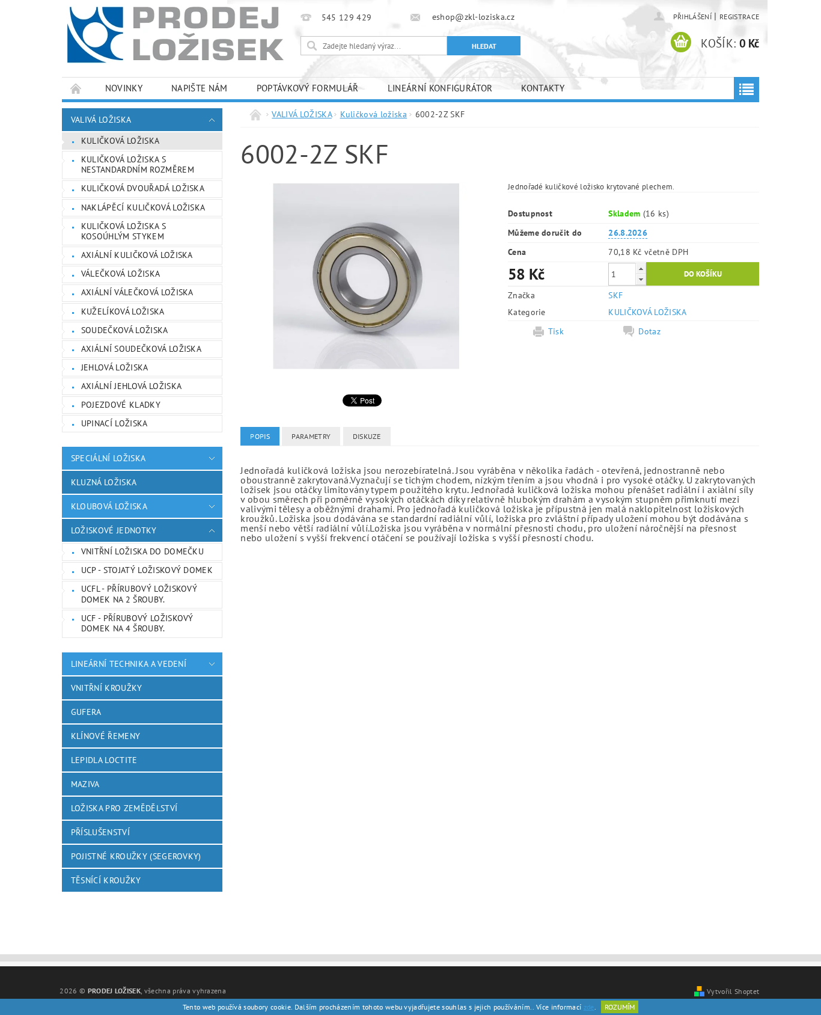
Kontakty (542, 88)
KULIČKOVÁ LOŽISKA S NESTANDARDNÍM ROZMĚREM (137, 165)
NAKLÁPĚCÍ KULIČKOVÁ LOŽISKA (143, 207)
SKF (615, 295)
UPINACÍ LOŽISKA (114, 423)
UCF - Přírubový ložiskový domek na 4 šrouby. (137, 623)
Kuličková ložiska (120, 140)
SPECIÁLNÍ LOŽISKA (108, 458)
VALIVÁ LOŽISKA (101, 119)
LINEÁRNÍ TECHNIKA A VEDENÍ (128, 663)
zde (589, 1006)
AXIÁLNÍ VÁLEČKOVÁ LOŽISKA (137, 292)
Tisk (556, 331)
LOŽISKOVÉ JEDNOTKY (114, 530)
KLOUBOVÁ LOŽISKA (109, 506)
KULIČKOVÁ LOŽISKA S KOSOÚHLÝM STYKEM (123, 231)
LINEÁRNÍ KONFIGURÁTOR (440, 88)
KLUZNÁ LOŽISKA (103, 482)
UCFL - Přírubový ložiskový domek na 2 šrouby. (139, 594)
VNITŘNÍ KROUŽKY (106, 687)
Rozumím (620, 1006)
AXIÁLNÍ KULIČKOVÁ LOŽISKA (137, 255)
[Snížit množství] (640, 279)
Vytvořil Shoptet (733, 991)
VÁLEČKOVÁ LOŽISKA (120, 273)
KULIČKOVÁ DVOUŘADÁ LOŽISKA (142, 188)
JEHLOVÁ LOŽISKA (114, 367)
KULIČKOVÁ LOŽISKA (647, 312)
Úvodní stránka (76, 88)
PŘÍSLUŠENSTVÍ (100, 832)
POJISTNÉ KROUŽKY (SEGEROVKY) (136, 856)
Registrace (739, 16)
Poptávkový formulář (308, 88)
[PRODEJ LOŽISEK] (175, 34)
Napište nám (199, 88)
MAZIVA (85, 784)
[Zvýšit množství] (640, 268)
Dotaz (649, 331)
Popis (260, 436)
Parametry (311, 436)
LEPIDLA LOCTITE (104, 760)
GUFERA (86, 712)
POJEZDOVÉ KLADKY (120, 404)
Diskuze (367, 436)
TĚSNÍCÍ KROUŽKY (106, 880)
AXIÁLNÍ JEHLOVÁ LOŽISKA (131, 386)
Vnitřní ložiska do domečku (142, 551)
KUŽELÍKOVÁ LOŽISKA (123, 311)
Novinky (123, 88)
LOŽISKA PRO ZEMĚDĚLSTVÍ (124, 808)
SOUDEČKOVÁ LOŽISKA (124, 330)
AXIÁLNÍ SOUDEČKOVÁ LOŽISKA (141, 348)
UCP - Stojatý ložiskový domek (147, 570)
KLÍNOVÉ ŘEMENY (105, 736)
